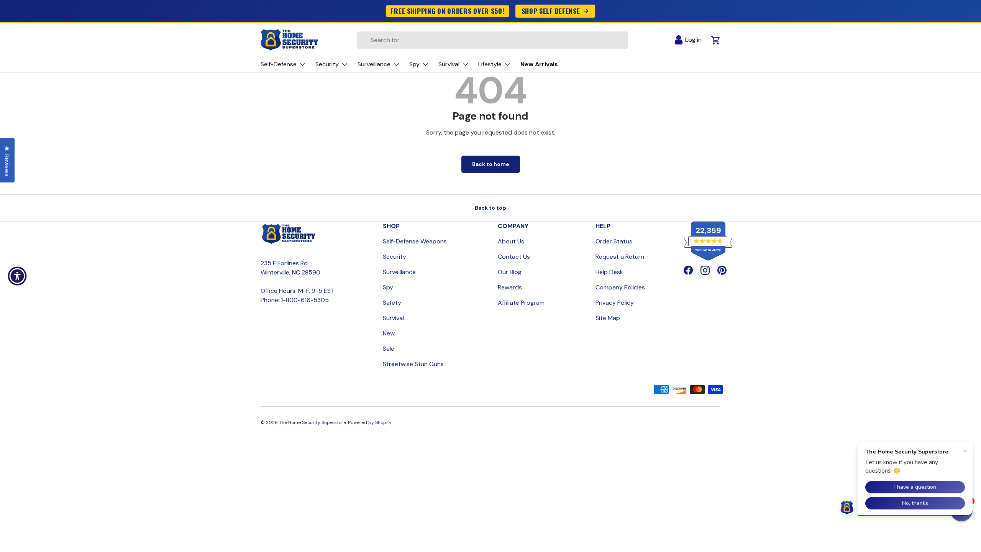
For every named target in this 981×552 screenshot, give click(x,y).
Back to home (490, 164)
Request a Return (619, 257)
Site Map (607, 318)
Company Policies (620, 287)
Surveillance (399, 272)
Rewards (510, 287)
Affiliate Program (521, 303)
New (389, 333)
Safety (392, 303)
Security (394, 257)
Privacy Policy (614, 303)
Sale (388, 349)
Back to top (490, 207)
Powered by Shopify (370, 422)
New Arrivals (539, 64)
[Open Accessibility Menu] (17, 276)
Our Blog (510, 272)
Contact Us (514, 257)
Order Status (613, 241)
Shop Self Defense (551, 11)
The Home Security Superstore (312, 422)
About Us (511, 241)
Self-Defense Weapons (415, 241)
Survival (393, 318)
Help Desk (609, 272)
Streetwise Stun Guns (413, 364)
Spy (388, 287)
